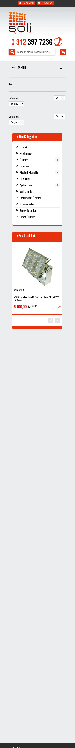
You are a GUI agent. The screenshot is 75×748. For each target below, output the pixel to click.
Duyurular (25, 179)
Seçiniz (14, 103)
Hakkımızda (26, 153)
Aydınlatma (26, 185)
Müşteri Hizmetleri (30, 172)
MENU (21, 67)
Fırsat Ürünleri (28, 217)
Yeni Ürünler (26, 191)
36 (57, 97)
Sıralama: (14, 98)
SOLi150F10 (19, 290)
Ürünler (24, 160)
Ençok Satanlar (28, 210)
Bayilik (23, 147)
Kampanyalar (27, 204)
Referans (24, 166)
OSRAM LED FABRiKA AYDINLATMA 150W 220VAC (36, 298)
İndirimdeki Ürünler (30, 198)
